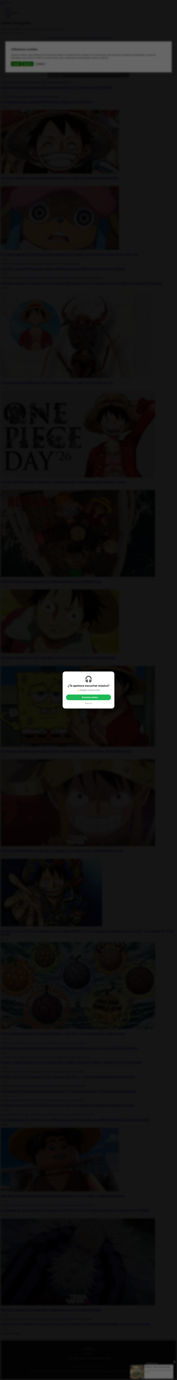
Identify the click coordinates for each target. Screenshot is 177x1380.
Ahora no (88, 703)
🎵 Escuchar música (88, 697)
